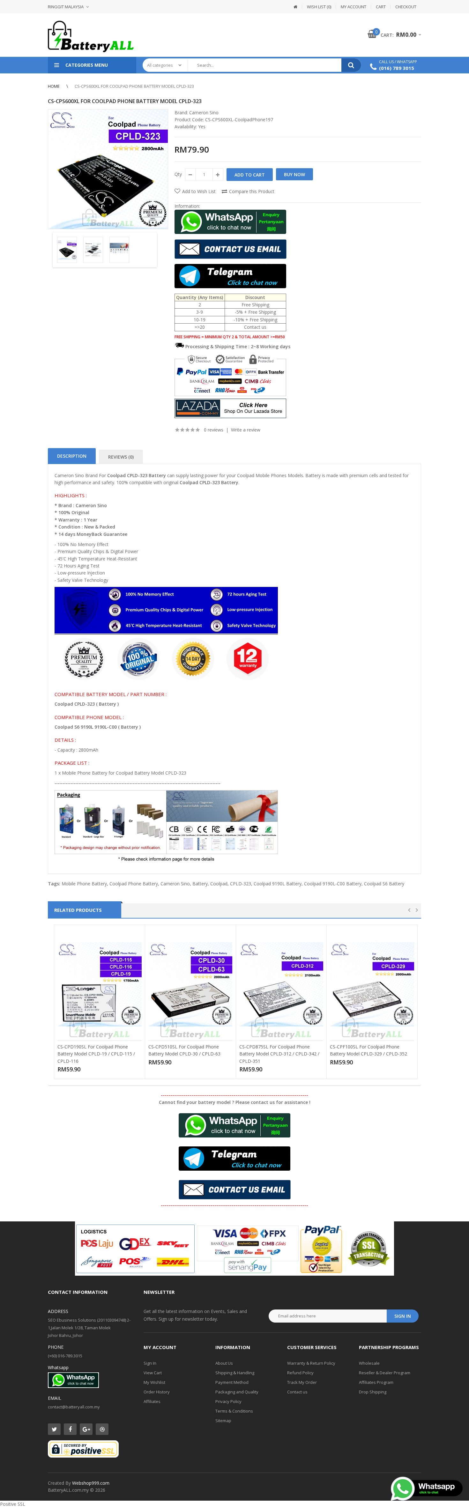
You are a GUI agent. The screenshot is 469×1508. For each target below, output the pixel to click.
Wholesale (369, 1363)
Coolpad (218, 884)
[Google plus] (86, 1429)
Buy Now (294, 174)
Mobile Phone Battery (84, 884)
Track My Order (302, 1382)
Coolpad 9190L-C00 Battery (332, 884)
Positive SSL (12, 1504)
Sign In (150, 1363)
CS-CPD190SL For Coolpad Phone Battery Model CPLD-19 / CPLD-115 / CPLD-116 (96, 1054)
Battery (200, 884)
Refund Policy (300, 1373)
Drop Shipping (372, 1392)
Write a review (245, 430)
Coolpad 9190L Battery (278, 884)
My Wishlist (154, 1382)
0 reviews (213, 430)
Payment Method (232, 1382)
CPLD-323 (240, 884)
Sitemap (223, 1420)
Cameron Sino (204, 112)
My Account (353, 7)
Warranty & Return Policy (311, 1363)
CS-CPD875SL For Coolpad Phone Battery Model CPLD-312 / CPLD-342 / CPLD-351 (279, 1054)
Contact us (297, 1392)
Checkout (405, 7)
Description (71, 456)
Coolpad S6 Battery (384, 884)
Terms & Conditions (234, 1411)
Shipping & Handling (234, 1373)
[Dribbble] (102, 1429)
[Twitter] (54, 1429)
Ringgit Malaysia (66, 7)
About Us (224, 1363)
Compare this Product (251, 191)
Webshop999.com (90, 1483)
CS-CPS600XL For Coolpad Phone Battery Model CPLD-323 (134, 86)
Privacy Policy (228, 1401)
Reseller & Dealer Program (384, 1373)
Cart (381, 7)
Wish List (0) (319, 7)
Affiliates (152, 1401)
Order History (157, 1392)
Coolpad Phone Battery (133, 884)
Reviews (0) (121, 457)
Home (54, 86)
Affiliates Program (376, 1382)
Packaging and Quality (236, 1392)
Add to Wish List (199, 191)
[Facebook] (70, 1429)
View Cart (153, 1373)
